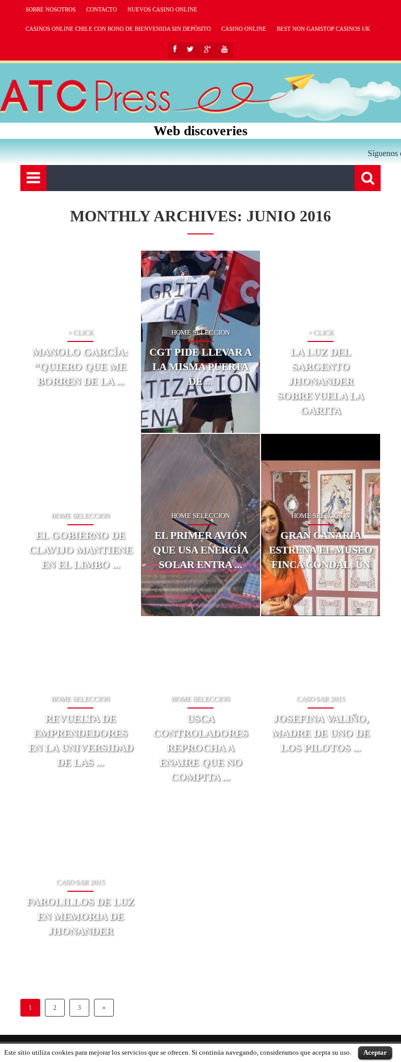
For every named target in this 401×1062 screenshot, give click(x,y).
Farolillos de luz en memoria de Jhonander (80, 916)
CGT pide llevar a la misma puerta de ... (200, 366)
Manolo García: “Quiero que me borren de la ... (80, 366)
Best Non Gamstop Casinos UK (323, 29)
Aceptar (375, 1052)
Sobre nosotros (51, 9)
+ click (80, 332)
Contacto (101, 9)
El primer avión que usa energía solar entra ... (201, 549)
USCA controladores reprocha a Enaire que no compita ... (200, 748)
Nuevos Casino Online (162, 9)
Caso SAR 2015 (321, 698)
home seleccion (200, 332)
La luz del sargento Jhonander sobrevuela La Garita (320, 381)
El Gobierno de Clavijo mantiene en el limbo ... (81, 549)
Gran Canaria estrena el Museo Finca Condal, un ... (321, 557)
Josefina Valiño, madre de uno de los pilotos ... (321, 733)
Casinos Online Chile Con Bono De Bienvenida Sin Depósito (118, 29)
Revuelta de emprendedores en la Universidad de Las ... (80, 740)
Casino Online (243, 29)
